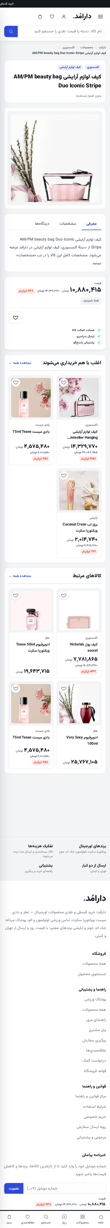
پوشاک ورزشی (95, 999)
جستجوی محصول (92, 974)
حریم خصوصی (95, 1117)
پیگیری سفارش (94, 1040)
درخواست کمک (94, 1061)
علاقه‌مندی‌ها (96, 1051)
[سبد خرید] (40, 17)
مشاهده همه (20, 363)
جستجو (45, 1222)
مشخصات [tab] (68, 224)
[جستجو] (11, 31)
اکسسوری (69, 48)
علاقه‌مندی (27, 1222)
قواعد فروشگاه (95, 1071)
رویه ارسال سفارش (91, 1127)
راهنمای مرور (96, 1020)
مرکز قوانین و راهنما (90, 1096)
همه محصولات (94, 964)
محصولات (86, 48)
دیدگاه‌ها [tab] (42, 224)
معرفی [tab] (91, 224)
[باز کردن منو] (100, 16)
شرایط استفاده (94, 1107)
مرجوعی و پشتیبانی (91, 1137)
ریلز (64, 1222)
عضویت (14, 1188)
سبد (9, 1222)
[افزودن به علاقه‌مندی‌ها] (15, 317)
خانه (101, 1222)
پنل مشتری (97, 1030)
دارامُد (82, 16)
